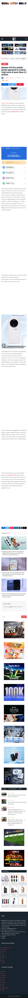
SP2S (3, 958)
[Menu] (2, 38)
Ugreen (3, 990)
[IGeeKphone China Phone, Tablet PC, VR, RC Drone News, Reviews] (14, 39)
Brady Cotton (10, 77)
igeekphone (17, 996)
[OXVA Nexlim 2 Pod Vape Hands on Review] (4, 801)
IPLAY (3, 960)
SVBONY (3, 971)
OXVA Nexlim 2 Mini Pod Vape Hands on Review (16, 795)
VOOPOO (4, 951)
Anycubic (3, 982)
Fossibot (3, 977)
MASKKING (4, 956)
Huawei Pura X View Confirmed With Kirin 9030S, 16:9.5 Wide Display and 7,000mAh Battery (13, 574)
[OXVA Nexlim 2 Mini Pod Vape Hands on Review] (4, 794)
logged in (11, 606)
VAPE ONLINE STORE (6, 947)
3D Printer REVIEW (12, 788)
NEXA (3, 955)
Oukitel (3, 986)
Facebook (3, 936)
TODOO (3, 962)
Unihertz (3, 979)
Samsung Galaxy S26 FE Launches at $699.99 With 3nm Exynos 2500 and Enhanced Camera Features (13, 553)
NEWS (5, 64)
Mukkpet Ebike (5, 988)
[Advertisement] (14, 20)
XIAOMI (20, 788)
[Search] (26, 38)
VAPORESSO (4, 949)
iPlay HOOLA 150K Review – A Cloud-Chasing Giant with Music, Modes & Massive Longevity (16, 822)
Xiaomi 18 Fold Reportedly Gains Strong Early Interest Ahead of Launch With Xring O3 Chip (14, 595)
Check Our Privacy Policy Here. (8, 930)
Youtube (3, 938)
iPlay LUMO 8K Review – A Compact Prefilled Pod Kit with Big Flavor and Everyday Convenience (16, 812)
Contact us (3, 928)
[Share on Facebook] (5, 84)
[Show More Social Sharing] (25, 84)
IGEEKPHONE (4, 103)
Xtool (3, 984)
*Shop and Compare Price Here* (8, 935)
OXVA (3, 953)
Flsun (3, 980)
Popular (4, 788)
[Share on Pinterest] (20, 84)
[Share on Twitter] (12, 84)
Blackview (4, 975)
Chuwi (3, 973)
